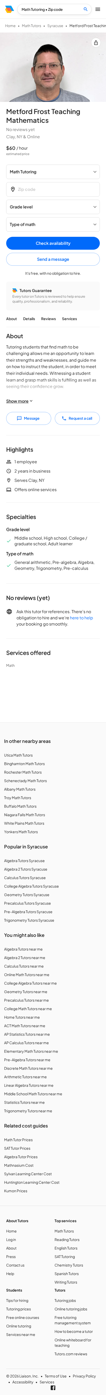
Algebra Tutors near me (23, 949)
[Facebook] (53, 1388)
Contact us (15, 1265)
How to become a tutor (74, 1331)
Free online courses (22, 1317)
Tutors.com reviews (71, 1353)
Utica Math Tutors (18, 755)
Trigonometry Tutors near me (28, 1110)
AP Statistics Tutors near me (27, 1034)
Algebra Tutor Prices (21, 1156)
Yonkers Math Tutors (21, 831)
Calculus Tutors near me (24, 966)
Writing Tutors (66, 1282)
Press (11, 1256)
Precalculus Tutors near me (26, 1000)
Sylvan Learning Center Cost (28, 1173)
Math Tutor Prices (18, 1139)
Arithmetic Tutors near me (25, 1076)
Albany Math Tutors (20, 789)
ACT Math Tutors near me (24, 1025)
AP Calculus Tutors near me (26, 1042)
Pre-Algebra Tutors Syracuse (28, 911)
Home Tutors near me (22, 1017)
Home (10, 25)
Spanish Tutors (67, 1273)
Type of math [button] (22, 224)
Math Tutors (31, 25)
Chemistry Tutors (69, 1265)
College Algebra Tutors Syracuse (31, 886)
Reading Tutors (67, 1239)
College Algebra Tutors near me (30, 983)
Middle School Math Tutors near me (33, 1093)
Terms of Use (56, 1376)
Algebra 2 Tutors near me (24, 957)
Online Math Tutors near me (26, 974)
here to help (81, 617)
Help (10, 1273)
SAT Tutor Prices (17, 1148)
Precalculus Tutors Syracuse (27, 903)
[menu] (9, 9)
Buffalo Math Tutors (20, 806)
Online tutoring (18, 1326)
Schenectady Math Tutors (25, 780)
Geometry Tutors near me (25, 991)
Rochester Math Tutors (23, 772)
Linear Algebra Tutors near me (29, 1085)
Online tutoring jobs (71, 1309)
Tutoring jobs (65, 1300)
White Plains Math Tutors (24, 823)
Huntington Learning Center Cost (31, 1182)
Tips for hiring (17, 1300)
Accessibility (22, 1382)
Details (29, 318)
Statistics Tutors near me (24, 1102)
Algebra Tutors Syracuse (24, 860)
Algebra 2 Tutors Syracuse (25, 869)
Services (69, 318)
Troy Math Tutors (17, 797)
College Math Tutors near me (28, 1008)
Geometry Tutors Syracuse (26, 894)
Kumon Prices (15, 1190)
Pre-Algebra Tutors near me (27, 1059)
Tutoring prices (18, 1309)
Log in (11, 1239)
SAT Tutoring (65, 1256)
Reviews (48, 318)
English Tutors (66, 1248)
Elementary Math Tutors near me (31, 1051)
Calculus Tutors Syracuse (25, 877)
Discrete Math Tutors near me (28, 1068)
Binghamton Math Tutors (24, 763)
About (11, 318)
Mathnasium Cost (18, 1165)
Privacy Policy (84, 1376)
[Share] (96, 42)
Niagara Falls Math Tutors (24, 814)
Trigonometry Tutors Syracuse (29, 920)
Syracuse (55, 25)
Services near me (20, 1334)
